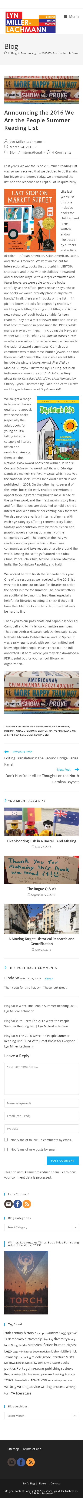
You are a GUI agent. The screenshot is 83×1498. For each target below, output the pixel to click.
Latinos (43, 730)
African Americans (23, 726)
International (32, 152)
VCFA (44, 1380)
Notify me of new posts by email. (34, 1149)
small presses (42, 1374)
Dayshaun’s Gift (51, 389)
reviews (67, 1368)
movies (26, 1363)
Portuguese (37, 1369)
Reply (49, 978)
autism (53, 1333)
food (7, 1345)
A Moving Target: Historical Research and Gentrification (41, 941)
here (28, 653)
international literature (20, 730)
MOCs (70, 1357)
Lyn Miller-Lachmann (26, 142)
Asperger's (41, 1333)
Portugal (23, 1368)
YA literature (21, 1393)
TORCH (9, 1380)
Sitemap (13, 1449)
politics (10, 1368)
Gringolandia (19, 1345)
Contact (55, 1483)
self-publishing (23, 1374)
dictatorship (33, 1339)
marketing (25, 1357)
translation (22, 1380)
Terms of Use (32, 1449)
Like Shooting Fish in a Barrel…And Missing (41, 841)
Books (42, 1483)
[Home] (5, 53)
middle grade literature (48, 1357)
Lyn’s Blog (29, 1483)
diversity (63, 726)
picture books (59, 1363)
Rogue (8, 1374)
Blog (13, 152)
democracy (16, 1339)
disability (48, 1339)
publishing (52, 1368)
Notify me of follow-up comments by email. (41, 1140)
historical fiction (40, 1345)
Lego (8, 1351)
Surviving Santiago (64, 1374)
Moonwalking (12, 1363)
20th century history (19, 1333)
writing (10, 1386)
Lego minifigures (22, 1351)
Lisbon (56, 1351)
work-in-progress (60, 1380)
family (71, 1339)
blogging (64, 1333)
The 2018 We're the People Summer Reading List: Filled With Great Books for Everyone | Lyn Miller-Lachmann (41, 1041)
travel (35, 1380)
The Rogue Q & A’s (41, 888)
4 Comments (61, 152)
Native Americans (60, 730)
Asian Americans (46, 726)
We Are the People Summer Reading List (48, 166)
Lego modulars (42, 1351)
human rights (65, 1345)
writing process (53, 1386)
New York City (40, 1363)
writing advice (28, 1386)
